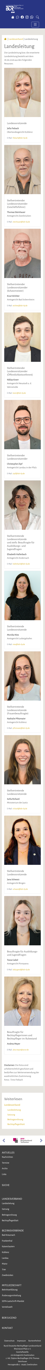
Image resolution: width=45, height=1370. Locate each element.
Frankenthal (7, 1241)
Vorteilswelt (7, 1307)
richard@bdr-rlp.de (20, 809)
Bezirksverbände (13, 1230)
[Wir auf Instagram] (27, 17)
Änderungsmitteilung (11, 1295)
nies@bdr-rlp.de (19, 644)
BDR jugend (9, 1317)
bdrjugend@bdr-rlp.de (21, 970)
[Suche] (37, 17)
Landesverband (16, 39)
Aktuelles (8, 1152)
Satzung (11, 1115)
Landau (5, 1258)
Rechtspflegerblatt (16, 1124)
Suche (6, 1185)
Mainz (4, 1264)
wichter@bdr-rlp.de (20, 306)
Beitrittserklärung (10, 1289)
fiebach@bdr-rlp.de (20, 138)
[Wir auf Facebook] (22, 17)
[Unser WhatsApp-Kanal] (32, 17)
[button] (4, 1140)
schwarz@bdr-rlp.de (20, 889)
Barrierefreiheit (34, 1341)
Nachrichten (7, 1157)
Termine (5, 1163)
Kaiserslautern (8, 1246)
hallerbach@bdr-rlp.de (21, 564)
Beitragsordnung (15, 1119)
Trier (4, 1269)
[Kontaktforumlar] (17, 17)
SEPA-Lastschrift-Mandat (13, 1301)
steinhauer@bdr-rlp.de (21, 222)
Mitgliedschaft (12, 1285)
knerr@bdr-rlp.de (19, 393)
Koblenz (5, 1252)
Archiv (5, 1168)
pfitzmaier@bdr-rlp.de (21, 728)
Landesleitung (14, 1110)
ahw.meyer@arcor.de (21, 1050)
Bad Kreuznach (8, 1235)
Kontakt (7, 1328)
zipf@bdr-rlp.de (19, 474)
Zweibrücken (7, 1275)
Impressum (21, 1341)
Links (4, 1174)
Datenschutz (9, 1341)
